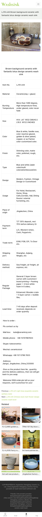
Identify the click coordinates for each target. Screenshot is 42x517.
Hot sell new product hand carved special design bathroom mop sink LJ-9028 (11, 474)
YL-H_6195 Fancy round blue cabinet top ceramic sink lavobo (11, 450)
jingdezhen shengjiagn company (21, 504)
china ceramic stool (10, 498)
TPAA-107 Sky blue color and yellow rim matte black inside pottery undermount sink (31, 427)
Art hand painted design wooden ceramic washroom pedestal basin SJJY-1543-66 (31, 450)
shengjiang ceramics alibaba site (21, 500)
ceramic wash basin (21, 508)
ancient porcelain (26, 494)
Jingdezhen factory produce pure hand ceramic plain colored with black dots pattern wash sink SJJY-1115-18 (31, 474)
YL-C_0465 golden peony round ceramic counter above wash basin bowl (11, 427)
